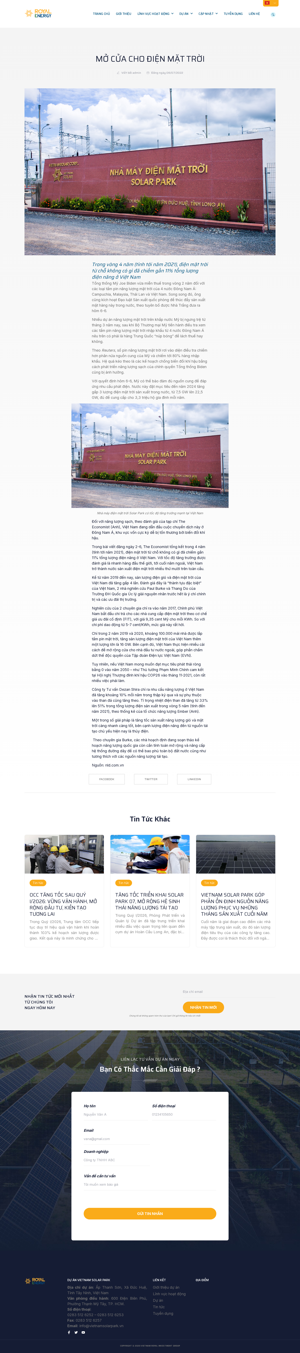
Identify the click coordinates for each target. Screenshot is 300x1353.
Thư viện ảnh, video (216, 31)
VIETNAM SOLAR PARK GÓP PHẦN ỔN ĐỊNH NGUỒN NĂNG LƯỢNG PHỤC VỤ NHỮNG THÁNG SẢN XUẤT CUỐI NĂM (235, 904)
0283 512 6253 (110, 1315)
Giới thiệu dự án (166, 1287)
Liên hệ (254, 13)
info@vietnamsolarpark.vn (101, 1326)
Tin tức (159, 1307)
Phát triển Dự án (153, 22)
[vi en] (271, 2)
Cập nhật (206, 13)
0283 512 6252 (80, 1315)
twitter (150, 779)
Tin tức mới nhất (214, 22)
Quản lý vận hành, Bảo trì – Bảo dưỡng (157, 50)
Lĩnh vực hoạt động (153, 13)
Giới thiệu (123, 13)
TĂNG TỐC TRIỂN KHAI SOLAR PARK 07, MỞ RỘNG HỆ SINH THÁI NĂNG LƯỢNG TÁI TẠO (149, 901)
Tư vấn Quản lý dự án (156, 31)
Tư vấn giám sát (152, 39)
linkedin (194, 779)
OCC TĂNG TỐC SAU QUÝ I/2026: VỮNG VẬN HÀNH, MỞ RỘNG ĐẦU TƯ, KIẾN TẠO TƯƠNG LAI (63, 904)
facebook (106, 779)
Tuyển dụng (233, 13)
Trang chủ (101, 13)
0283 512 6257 (89, 1320)
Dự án (184, 13)
